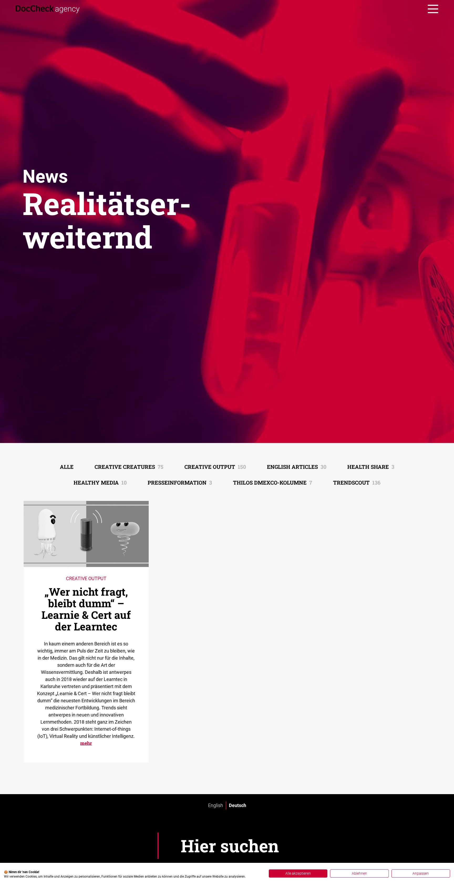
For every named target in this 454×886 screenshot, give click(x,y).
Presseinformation (180, 482)
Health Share (370, 466)
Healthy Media (100, 482)
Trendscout (356, 482)
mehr (86, 743)
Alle (67, 466)
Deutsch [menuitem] (237, 805)
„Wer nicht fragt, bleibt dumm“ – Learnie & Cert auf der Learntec (86, 609)
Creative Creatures (129, 466)
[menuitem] (215, 805)
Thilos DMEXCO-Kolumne (272, 482)
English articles (296, 466)
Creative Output (215, 466)
